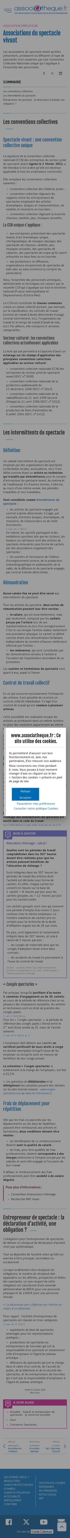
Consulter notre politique (36, 808)
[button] (25, 797)
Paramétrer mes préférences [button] (36, 803)
